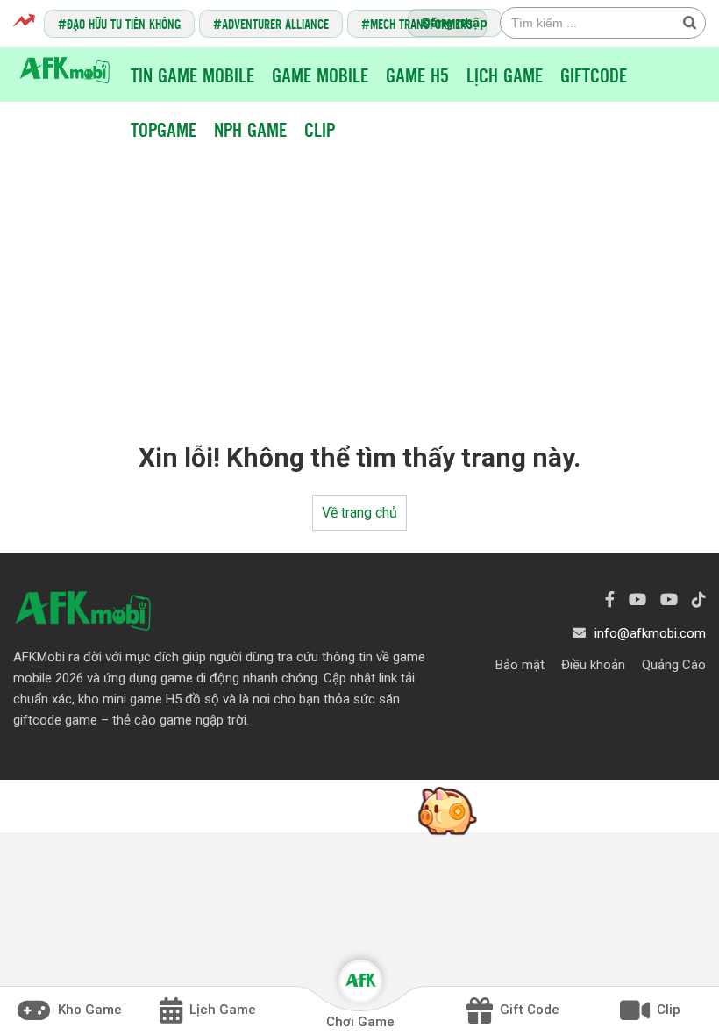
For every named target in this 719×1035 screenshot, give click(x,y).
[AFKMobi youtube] (637, 599)
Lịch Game (504, 74)
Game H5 (417, 74)
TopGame (163, 129)
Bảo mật (520, 665)
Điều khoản (593, 665)
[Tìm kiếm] (689, 22)
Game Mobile (320, 74)
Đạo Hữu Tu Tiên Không (124, 23)
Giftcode (593, 74)
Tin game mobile (192, 74)
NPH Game (250, 129)
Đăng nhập (455, 23)
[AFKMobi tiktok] (699, 599)
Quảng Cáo (674, 665)
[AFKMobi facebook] (610, 599)
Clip (319, 129)
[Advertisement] (364, 279)
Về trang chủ (359, 512)
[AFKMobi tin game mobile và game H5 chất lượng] (65, 69)
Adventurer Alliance (275, 23)
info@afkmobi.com (650, 633)
